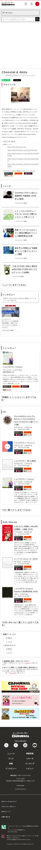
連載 (11, 763)
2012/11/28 (22, 447)
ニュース (11, 753)
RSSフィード (6, 812)
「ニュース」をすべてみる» (14, 284)
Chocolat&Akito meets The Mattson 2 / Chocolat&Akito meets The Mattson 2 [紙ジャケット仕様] (26, 420)
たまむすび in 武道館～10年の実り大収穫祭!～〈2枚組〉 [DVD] (26, 527)
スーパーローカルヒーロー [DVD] (26, 559)
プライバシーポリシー (9, 806)
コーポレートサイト (20, 789)
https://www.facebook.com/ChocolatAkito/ (22, 150)
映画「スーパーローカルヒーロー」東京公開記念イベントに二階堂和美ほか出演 (26, 232)
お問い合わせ (6, 817)
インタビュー (11, 768)
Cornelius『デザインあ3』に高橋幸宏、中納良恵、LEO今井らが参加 (26, 195)
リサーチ (30, 758)
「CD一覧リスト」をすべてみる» (16, 509)
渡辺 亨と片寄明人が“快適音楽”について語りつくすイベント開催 (26, 251)
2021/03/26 (22, 564)
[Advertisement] (20, 46)
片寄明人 (9, 638)
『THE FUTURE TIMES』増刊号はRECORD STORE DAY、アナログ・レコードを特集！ (24, 269)
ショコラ (9, 642)
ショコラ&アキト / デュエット (24, 443)
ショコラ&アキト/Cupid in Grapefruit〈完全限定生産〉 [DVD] (26, 589)
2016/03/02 (22, 429)
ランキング (30, 763)
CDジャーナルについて (9, 801)
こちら (27, 663)
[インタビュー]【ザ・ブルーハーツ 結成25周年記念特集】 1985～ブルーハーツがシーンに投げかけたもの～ (10, 323)
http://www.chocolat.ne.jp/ (16, 147)
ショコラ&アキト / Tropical (12, 367)
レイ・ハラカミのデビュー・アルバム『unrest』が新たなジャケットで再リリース (26, 214)
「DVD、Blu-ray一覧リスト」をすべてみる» (20, 623)
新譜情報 (30, 753)
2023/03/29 (22, 534)
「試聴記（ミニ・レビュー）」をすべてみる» (18, 398)
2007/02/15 (7, 372)
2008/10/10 (22, 596)
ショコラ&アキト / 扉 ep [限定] (25, 461)
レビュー (30, 768)
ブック (11, 758)
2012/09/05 (22, 466)
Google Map (20, 785)
